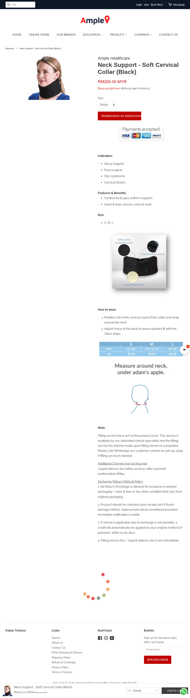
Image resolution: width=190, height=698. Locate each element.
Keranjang (178, 4)
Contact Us (58, 647)
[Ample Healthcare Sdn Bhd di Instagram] (106, 638)
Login (139, 4)
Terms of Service (62, 672)
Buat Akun (157, 4)
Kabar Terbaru (16, 630)
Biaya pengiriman (109, 88)
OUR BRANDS (66, 34)
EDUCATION (92, 34)
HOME (17, 34)
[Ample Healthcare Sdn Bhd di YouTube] (112, 638)
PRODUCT (117, 34)
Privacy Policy (60, 667)
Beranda (10, 48)
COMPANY (142, 34)
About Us (57, 642)
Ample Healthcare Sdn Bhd (91, 682)
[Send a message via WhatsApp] (183, 691)
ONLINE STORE (39, 34)
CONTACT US (168, 34)
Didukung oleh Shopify (123, 682)
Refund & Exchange (64, 662)
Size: (129, 690)
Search (56, 637)
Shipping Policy (61, 657)
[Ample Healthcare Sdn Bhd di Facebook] (100, 638)
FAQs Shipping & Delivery (67, 652)
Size (100, 98)
